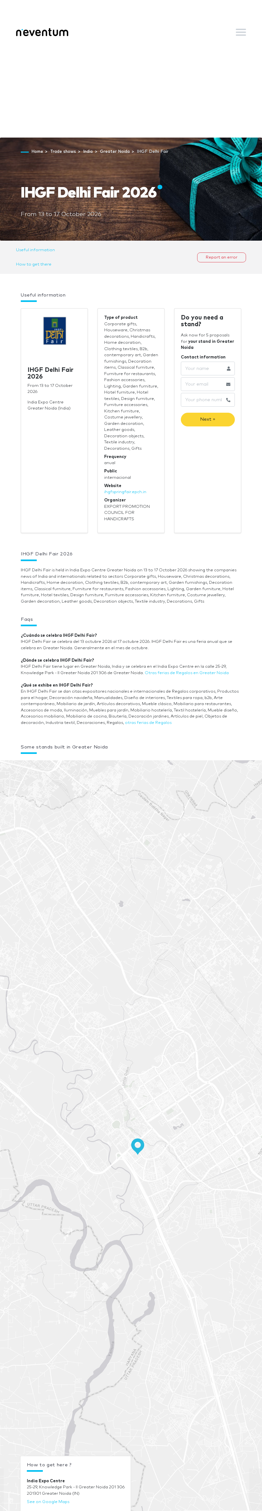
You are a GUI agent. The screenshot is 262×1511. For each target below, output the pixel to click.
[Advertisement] (131, 89)
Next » (207, 419)
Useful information (35, 250)
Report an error (221, 257)
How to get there (33, 264)
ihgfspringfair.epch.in (125, 492)
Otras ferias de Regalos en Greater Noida (187, 673)
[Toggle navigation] (241, 32)
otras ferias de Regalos (148, 723)
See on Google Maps (48, 1502)
